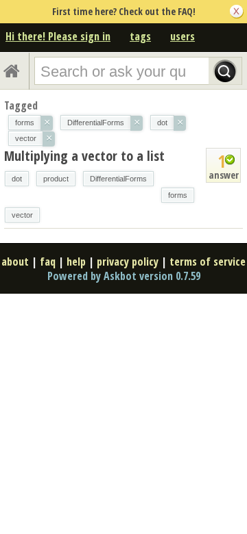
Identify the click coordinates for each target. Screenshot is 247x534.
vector (22, 215)
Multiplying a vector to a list (84, 156)
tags (140, 36)
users (182, 36)
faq (48, 261)
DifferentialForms (118, 179)
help (76, 261)
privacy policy (127, 261)
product (56, 179)
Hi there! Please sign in (57, 36)
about (15, 261)
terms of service (207, 261)
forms (177, 195)
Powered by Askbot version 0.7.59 (123, 275)
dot (17, 179)
